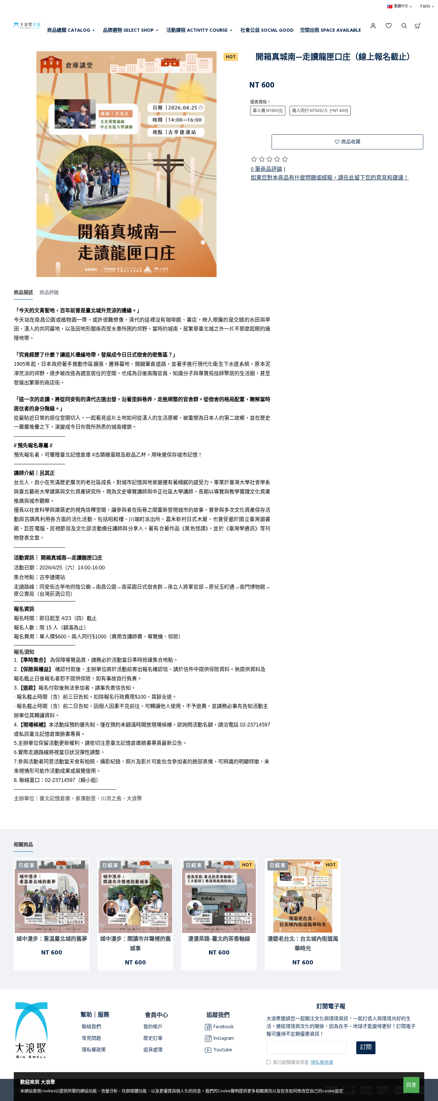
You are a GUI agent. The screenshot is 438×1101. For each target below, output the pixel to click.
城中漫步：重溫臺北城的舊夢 (51, 939)
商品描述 (23, 293)
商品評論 (49, 293)
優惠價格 (258, 102)
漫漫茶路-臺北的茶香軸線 (219, 939)
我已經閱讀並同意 (303, 1062)
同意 (411, 1085)
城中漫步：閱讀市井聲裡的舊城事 (135, 944)
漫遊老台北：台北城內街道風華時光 (302, 944)
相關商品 (23, 845)
